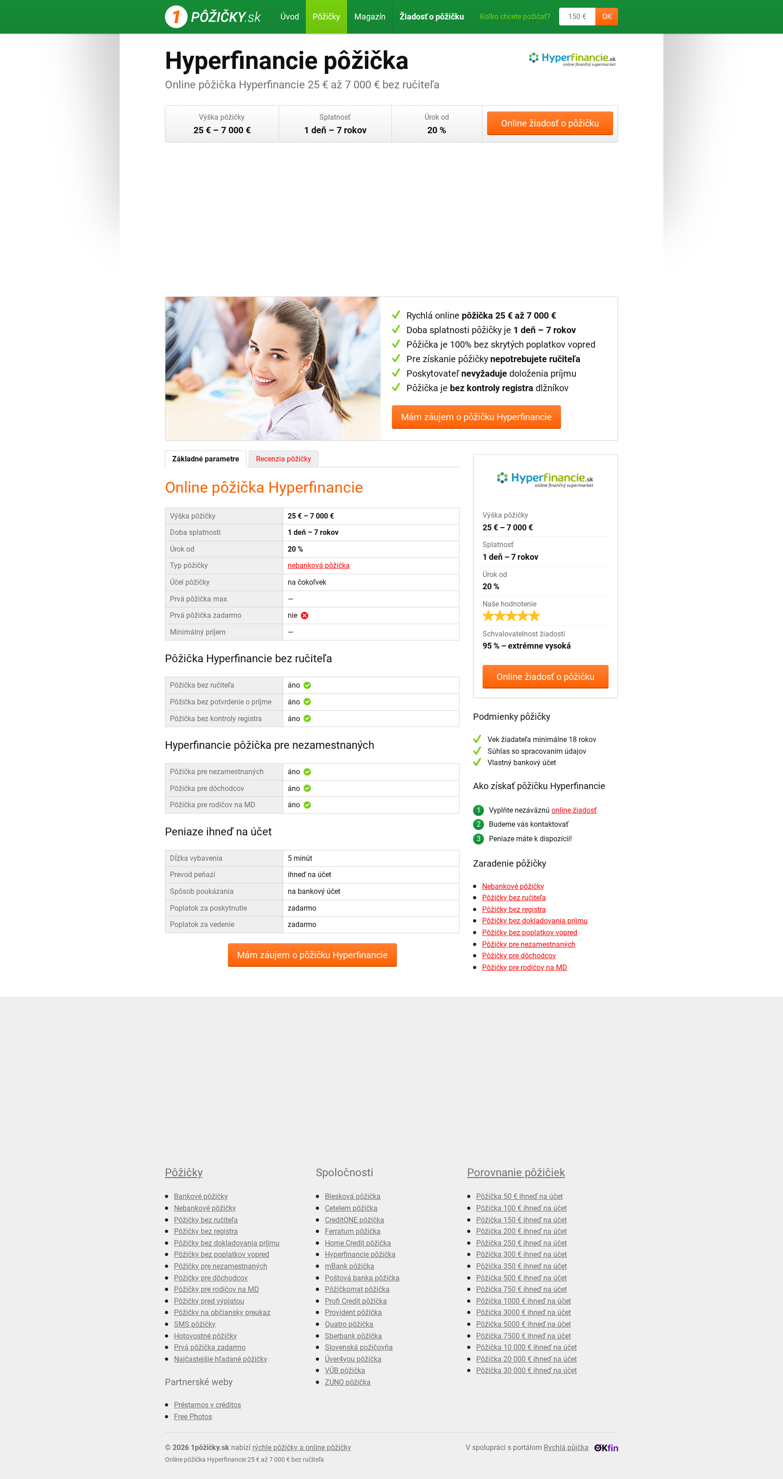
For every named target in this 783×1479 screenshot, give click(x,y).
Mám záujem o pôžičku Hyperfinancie (476, 417)
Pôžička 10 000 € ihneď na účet (526, 1347)
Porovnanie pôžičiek (516, 1172)
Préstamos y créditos (207, 1405)
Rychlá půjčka (566, 1447)
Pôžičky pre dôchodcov (519, 955)
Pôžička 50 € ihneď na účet (519, 1196)
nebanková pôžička (319, 565)
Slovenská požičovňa (359, 1347)
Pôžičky (326, 16)
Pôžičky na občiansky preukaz (222, 1312)
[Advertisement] (391, 219)
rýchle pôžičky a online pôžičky (301, 1447)
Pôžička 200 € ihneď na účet (521, 1231)
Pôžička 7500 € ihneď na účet (523, 1336)
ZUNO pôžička (348, 1382)
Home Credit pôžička (358, 1243)
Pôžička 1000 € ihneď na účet (523, 1301)
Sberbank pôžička (353, 1336)
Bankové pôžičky (201, 1196)
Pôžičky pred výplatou (209, 1301)
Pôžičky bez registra (514, 909)
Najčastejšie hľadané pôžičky (220, 1359)
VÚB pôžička (345, 1370)
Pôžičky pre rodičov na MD (524, 967)
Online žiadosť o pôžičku (550, 123)
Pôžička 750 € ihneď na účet (521, 1289)
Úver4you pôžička (353, 1359)
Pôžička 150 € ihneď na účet (521, 1220)
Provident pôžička (353, 1312)
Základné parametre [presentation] (205, 459)
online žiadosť (574, 810)
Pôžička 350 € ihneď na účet (521, 1266)
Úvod (289, 16)
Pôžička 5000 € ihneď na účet (523, 1324)
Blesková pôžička (353, 1196)
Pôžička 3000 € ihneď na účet (523, 1312)
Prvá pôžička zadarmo (210, 1347)
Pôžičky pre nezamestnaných (528, 944)
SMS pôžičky (195, 1324)
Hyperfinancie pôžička (360, 1254)
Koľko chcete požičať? (515, 16)
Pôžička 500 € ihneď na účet (521, 1278)
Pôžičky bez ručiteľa (514, 897)
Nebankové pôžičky (513, 886)
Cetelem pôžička (351, 1208)
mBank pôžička (349, 1266)
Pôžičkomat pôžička (357, 1289)
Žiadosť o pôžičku (432, 16)
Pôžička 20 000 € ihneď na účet (526, 1359)
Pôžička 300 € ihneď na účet (521, 1254)
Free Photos (193, 1416)
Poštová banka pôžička (362, 1278)
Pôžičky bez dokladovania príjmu (535, 920)
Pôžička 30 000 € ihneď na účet (526, 1370)
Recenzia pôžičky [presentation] (283, 459)
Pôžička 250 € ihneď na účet (521, 1243)
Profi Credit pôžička (356, 1301)
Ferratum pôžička (353, 1231)
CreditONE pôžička (354, 1220)
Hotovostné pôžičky (205, 1336)
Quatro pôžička (349, 1324)
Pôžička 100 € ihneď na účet (521, 1208)
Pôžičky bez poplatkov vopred (529, 932)
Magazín (370, 16)
